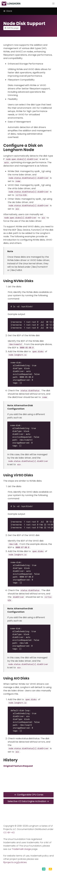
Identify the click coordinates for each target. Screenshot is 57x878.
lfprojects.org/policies (15, 862)
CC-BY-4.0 (9, 832)
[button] (53, 3)
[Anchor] (36, 149)
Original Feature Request (18, 766)
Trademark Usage (21, 849)
